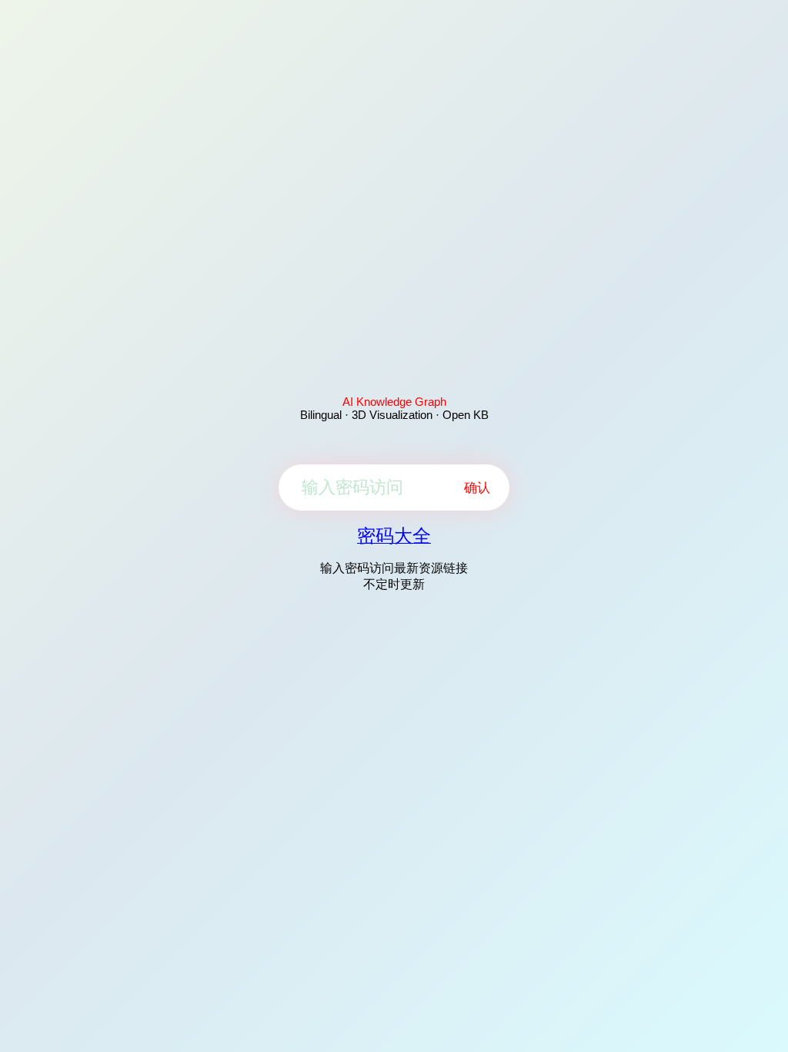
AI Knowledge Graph (394, 401)
